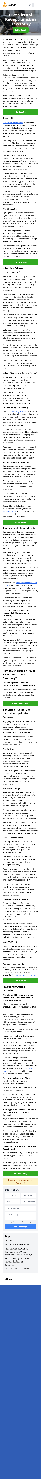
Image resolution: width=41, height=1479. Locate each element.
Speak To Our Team (20, 703)
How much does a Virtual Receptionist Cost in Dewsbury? (18, 1253)
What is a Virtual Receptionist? (18, 1244)
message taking (9, 511)
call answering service (16, 411)
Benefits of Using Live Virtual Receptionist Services (17, 1259)
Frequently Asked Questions (17, 1269)
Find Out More (20, 262)
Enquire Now (20, 522)
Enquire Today (20, 1173)
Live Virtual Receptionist (13, 122)
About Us (9, 1240)
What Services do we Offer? (16, 1248)
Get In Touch (20, 30)
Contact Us (21, 112)
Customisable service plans (24, 975)
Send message (20, 1226)
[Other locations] (30, 5)
